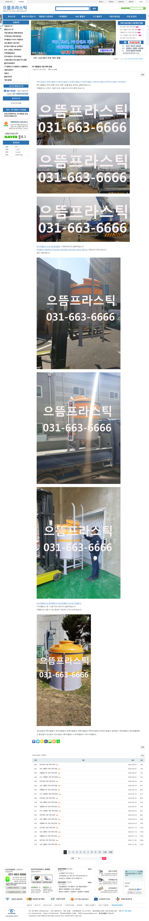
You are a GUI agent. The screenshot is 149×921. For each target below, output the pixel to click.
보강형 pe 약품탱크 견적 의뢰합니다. (71, 878)
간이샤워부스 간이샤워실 (12, 56)
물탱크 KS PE (9, 29)
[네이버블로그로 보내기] (50, 741)
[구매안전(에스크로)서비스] (16, 125)
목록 (142, 75)
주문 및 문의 (132, 16)
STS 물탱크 (97, 16)
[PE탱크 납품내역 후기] (65, 883)
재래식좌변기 (8, 70)
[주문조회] (111, 1)
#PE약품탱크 (52, 82)
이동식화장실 (114, 16)
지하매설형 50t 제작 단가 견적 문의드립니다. (73, 876)
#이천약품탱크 (63, 603)
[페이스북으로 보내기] (34, 741)
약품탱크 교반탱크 (46, 16)
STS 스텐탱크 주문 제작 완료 (49, 777)
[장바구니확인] (107, 872)
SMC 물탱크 (80, 16)
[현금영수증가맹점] (35, 899)
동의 (140, 889)
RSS (142, 755)
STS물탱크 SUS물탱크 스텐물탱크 (16, 66)
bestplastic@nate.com (89, 913)
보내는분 (127, 883)
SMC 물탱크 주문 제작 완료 (129, 29)
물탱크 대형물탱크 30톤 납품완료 (69, 889)
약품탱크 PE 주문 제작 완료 (128, 32)
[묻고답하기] (65, 869)
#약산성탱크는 (82, 250)
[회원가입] (131, 1)
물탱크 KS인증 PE (29, 16)
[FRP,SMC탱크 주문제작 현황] (131, 23)
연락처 (127, 886)
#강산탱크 (72, 250)
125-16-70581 (86, 911)
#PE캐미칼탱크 (112, 82)
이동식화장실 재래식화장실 (13, 33)
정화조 (6, 73)
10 (100, 852)
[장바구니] (101, 1)
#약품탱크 (40, 250)
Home (122, 59)
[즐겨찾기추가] (9, 1)
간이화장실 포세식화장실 (12, 36)
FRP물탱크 (63, 16)
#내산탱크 (56, 250)
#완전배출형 (55, 246)
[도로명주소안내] (101, 899)
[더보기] (89, 869)
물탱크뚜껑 (8, 77)
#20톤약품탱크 (75, 82)
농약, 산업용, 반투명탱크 (12, 50)
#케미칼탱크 (41, 82)
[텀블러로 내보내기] (46, 741)
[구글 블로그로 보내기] (54, 741)
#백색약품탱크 (63, 82)
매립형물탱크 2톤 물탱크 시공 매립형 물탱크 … (74, 886)
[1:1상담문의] (21, 1)
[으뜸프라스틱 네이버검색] (133, 8)
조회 (141, 760)
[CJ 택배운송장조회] (123, 899)
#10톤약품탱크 (87, 82)
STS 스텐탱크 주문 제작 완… (129, 35)
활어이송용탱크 (9, 63)
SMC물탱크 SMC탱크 (11, 43)
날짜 (133, 760)
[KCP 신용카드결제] (57, 899)
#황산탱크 (64, 250)
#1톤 (49, 246)
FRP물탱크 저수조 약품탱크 (13, 39)
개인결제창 (8, 80)
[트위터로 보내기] (38, 741)
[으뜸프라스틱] (15, 9)
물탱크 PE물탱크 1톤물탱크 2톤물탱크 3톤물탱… (74, 892)
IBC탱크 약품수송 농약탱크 (13, 46)
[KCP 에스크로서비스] (79, 899)
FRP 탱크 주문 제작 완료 (127, 27)
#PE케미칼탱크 (99, 82)
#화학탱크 (122, 82)
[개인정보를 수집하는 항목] (132, 889)
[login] (141, 1)
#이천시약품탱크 (75, 603)
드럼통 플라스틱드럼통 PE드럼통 (15, 60)
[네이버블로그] (16, 135)
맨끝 (110, 852)
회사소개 (11, 16)
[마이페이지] (121, 1)
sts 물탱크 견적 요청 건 (66, 873)
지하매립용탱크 (9, 53)
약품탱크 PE (8, 26)
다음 (104, 852)
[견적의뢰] (107, 889)
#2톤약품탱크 (52, 603)
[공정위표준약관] (13, 899)
